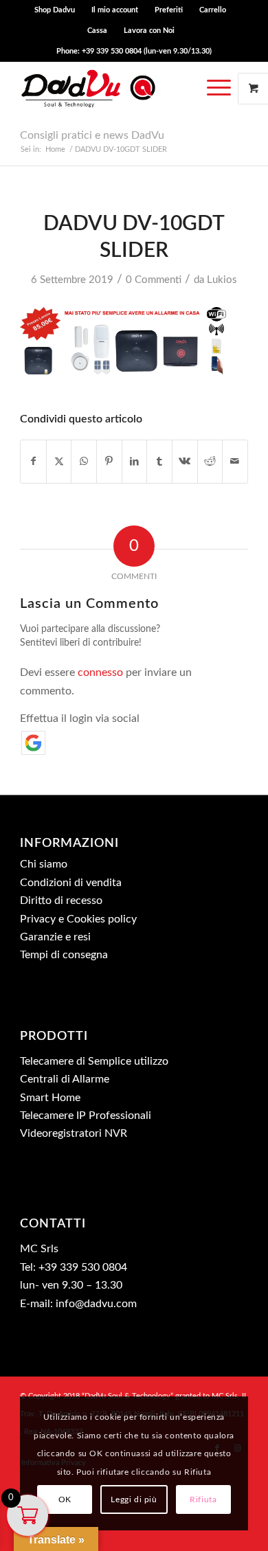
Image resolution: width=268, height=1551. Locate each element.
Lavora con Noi (149, 30)
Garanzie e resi (55, 936)
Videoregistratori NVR (73, 1133)
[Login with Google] (33, 743)
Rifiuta (203, 1499)
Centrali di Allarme (64, 1079)
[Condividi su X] (59, 461)
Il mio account (114, 10)
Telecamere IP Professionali (85, 1115)
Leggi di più (134, 1499)
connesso (100, 672)
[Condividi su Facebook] (33, 461)
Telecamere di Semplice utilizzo (94, 1061)
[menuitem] (54, 10)
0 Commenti (153, 280)
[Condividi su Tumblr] (159, 461)
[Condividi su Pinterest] (109, 461)
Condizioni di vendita (71, 882)
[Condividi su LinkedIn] (134, 461)
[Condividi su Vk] (184, 461)
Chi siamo (43, 864)
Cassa (97, 30)
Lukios (222, 280)
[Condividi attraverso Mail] (235, 461)
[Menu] (219, 88)
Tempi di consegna (64, 954)
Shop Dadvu (54, 10)
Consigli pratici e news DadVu (92, 135)
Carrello (212, 10)
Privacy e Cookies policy (78, 919)
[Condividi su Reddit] (210, 461)
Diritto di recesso (61, 900)
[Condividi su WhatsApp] (83, 461)
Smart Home (50, 1097)
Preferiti (169, 10)
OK (64, 1499)
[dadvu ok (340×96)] (111, 88)
